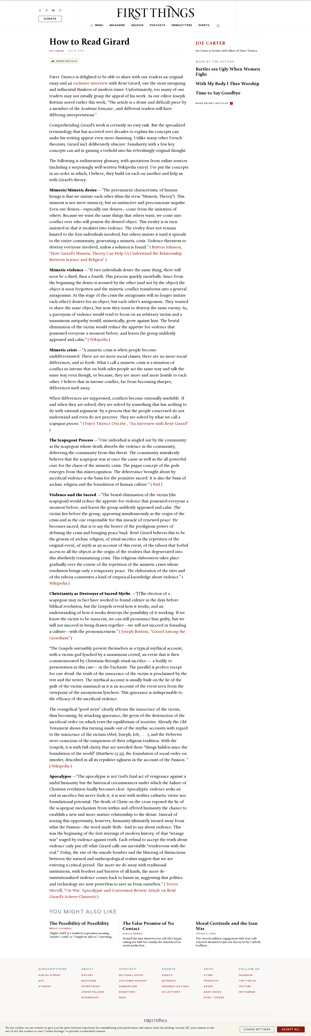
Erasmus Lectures (175, 986)
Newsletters (182, 25)
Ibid (157, 484)
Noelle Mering (133, 933)
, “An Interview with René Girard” (136, 423)
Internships (90, 997)
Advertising (90, 986)
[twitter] (40, 10)
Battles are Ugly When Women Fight (228, 71)
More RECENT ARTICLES (212, 103)
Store (208, 975)
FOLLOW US (249, 969)
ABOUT (87, 969)
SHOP (209, 969)
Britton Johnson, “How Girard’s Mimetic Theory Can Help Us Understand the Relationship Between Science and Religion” (115, 253)
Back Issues (212, 992)
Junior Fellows (92, 992)
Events (204, 25)
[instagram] (60, 10)
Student (45, 986)
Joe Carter (56, 50)
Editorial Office (131, 975)
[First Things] (155, 12)
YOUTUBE (245, 986)
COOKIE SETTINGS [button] (257, 1029)
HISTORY (87, 975)
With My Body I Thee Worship (227, 83)
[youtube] (53, 10)
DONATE (50, 19)
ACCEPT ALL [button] (291, 1029)
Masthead (88, 981)
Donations (127, 992)
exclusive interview (91, 83)
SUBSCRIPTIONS (53, 969)
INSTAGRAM (247, 992)
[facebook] (46, 10)
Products (211, 981)
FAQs (122, 997)
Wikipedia (99, 339)
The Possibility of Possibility (79, 923)
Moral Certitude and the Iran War (227, 925)
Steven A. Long (206, 933)
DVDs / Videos (214, 997)
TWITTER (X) (247, 981)
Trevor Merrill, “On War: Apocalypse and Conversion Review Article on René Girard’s (113, 890)
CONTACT (128, 969)
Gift (42, 981)
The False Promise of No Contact (148, 925)
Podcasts (157, 25)
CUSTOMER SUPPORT (133, 981)
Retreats (169, 981)
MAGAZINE (117, 25)
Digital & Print (50, 975)
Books (208, 986)
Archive (137, 25)
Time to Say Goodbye (218, 93)
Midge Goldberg (60, 928)
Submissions (128, 986)
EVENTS (168, 969)
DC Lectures (171, 992)
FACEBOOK (246, 975)
